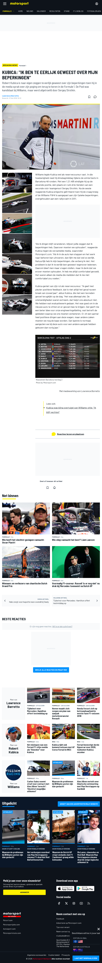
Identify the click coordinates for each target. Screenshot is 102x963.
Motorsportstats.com (12, 933)
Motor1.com (7, 920)
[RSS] (88, 903)
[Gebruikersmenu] (96, 3)
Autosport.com (9, 929)
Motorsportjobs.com (11, 924)
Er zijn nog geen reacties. (51, 626)
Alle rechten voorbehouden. (64, 959)
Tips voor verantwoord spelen (68, 927)
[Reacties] (96, 97)
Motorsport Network (42, 959)
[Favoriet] (89, 97)
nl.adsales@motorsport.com (67, 936)
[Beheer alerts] (54, 487)
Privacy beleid (67, 955)
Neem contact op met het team (69, 931)
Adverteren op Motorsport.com (68, 923)
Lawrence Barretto (10, 96)
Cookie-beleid (54, 955)
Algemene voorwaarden (36, 955)
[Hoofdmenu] (5, 4)
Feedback (60, 919)
